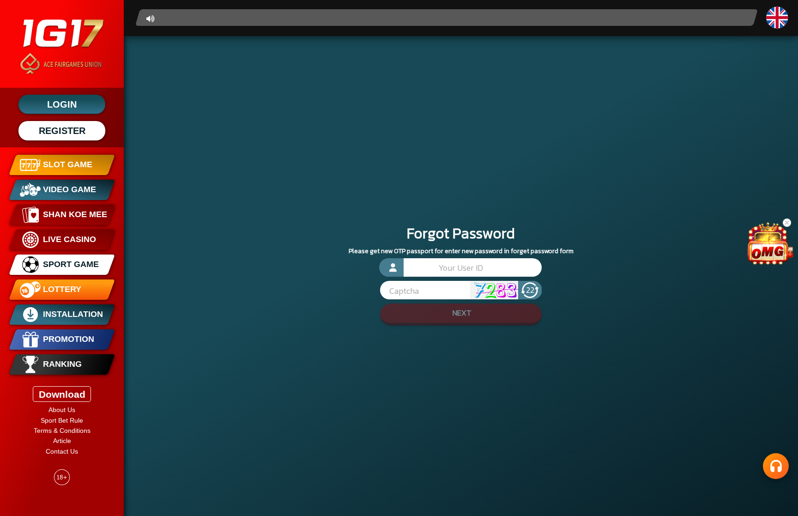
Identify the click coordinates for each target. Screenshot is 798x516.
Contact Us (62, 451)
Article (62, 440)
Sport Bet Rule (62, 420)
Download (62, 394)
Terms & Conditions (62, 430)
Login (62, 104)
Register (62, 131)
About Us (61, 409)
